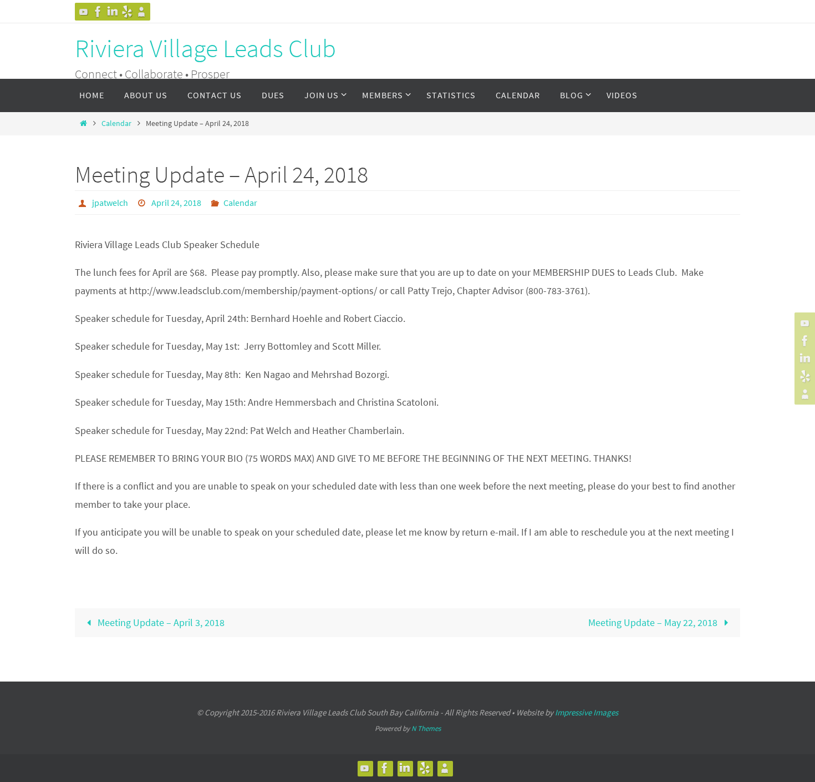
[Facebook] (98, 12)
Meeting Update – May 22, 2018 (654, 622)
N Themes (426, 728)
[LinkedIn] (112, 12)
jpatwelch (110, 202)
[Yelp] (127, 12)
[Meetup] (141, 12)
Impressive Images (586, 712)
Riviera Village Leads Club (205, 48)
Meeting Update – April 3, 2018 (160, 622)
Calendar (116, 123)
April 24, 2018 (176, 202)
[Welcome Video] (84, 12)
